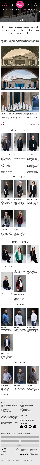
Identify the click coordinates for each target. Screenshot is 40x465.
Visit (12, 5)
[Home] (20, 4)
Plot (7, 9)
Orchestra (30, 9)
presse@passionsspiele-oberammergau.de (27, 420)
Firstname (3, 441)
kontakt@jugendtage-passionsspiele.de (26, 411)
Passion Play (5, 5)
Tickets (28, 5)
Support (36, 5)
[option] (20, 11)
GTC (5, 460)
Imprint (17, 460)
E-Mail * (2, 437)
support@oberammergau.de (5, 412)
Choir (24, 9)
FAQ (2, 460)
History (36, 9)
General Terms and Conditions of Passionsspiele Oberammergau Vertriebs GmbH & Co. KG (9, 422)
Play (3, 9)
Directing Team (18, 9)
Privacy (9, 460)
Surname (23, 441)
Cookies (13, 460)
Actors (11, 9)
